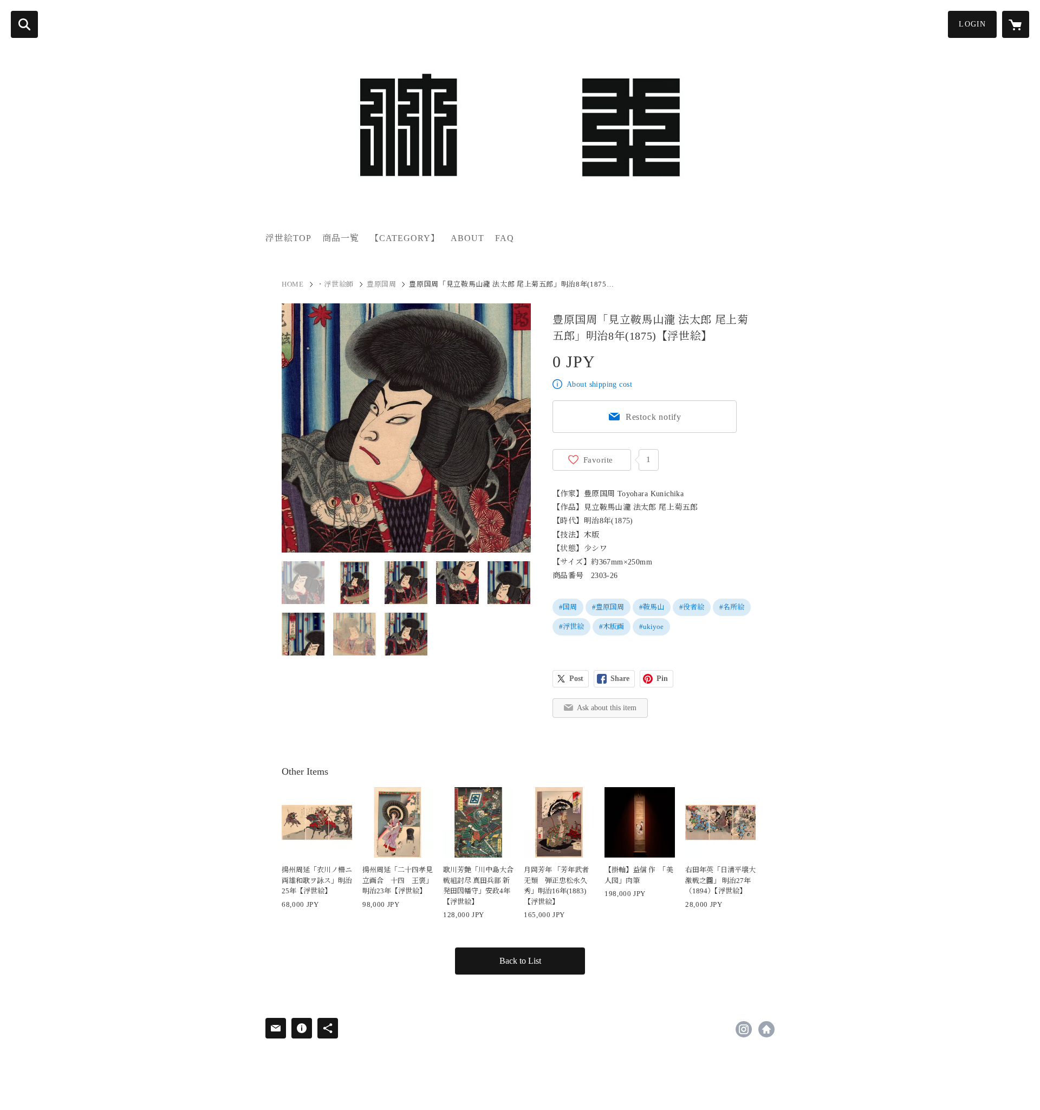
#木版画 (611, 626)
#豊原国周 (608, 607)
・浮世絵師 (335, 284)
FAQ (504, 238)
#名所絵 (731, 607)
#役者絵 (691, 607)
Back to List (520, 960)
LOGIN (972, 24)
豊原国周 (381, 284)
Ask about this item (606, 708)
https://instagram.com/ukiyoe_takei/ (744, 1029)
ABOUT (467, 238)
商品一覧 (340, 238)
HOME (293, 284)
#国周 (568, 607)
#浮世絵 (571, 626)
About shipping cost (599, 384)
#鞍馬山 (651, 607)
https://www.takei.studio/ (766, 1029)
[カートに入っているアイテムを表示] (1015, 24)
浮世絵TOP (288, 238)
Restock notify (653, 416)
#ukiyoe (651, 626)
